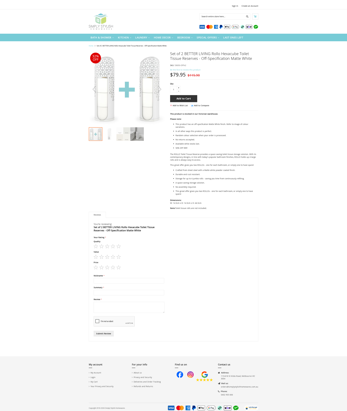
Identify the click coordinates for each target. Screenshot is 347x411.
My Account (96, 372)
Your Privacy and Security (102, 386)
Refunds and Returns (143, 386)
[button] (94, 89)
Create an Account (250, 6)
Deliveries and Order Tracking (147, 381)
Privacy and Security (143, 377)
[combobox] (224, 16)
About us (138, 372)
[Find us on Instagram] (190, 380)
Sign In (235, 6)
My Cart (94, 381)
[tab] (97, 215)
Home (91, 46)
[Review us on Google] (204, 380)
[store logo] (101, 21)
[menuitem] (101, 37)
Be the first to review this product (185, 69)
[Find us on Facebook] (180, 380)
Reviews (97, 214)
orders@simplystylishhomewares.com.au (239, 386)
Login (93, 377)
